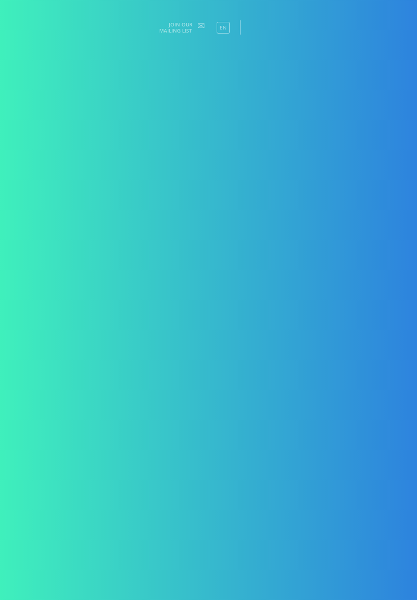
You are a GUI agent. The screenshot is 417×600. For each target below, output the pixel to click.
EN (223, 27)
